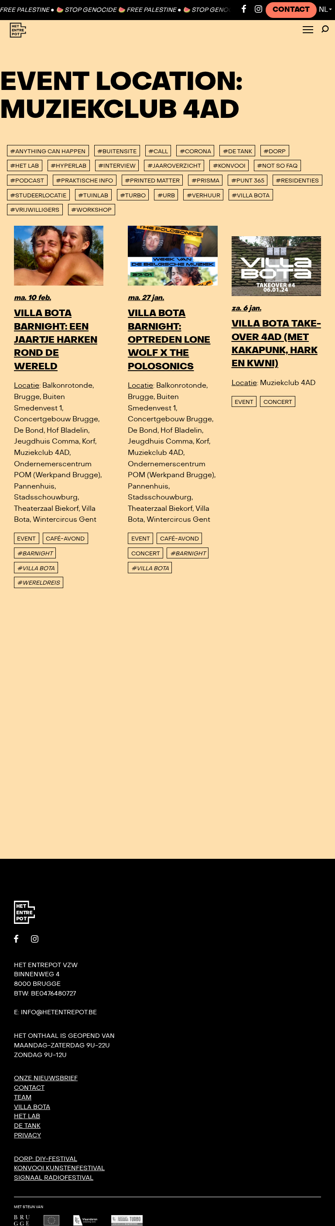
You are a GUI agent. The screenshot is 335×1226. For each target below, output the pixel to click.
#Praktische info (84, 180)
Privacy (27, 1135)
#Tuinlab (93, 195)
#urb (166, 195)
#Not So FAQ (277, 165)
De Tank (27, 1126)
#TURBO (133, 195)
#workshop (91, 210)
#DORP (274, 151)
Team (22, 1097)
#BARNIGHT (34, 553)
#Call (158, 151)
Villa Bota (32, 1107)
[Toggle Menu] (308, 30)
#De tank (237, 151)
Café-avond (65, 538)
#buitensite (117, 151)
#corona (195, 151)
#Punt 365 (247, 180)
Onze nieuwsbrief (46, 1078)
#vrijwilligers (34, 210)
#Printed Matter (152, 180)
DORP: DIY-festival (45, 1159)
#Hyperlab (68, 165)
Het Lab (27, 1116)
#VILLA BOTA (36, 568)
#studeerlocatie (38, 195)
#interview (117, 165)
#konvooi (229, 165)
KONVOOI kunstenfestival (59, 1168)
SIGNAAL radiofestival (53, 1177)
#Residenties (297, 180)
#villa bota (251, 195)
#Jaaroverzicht (174, 165)
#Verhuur (203, 195)
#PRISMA (205, 180)
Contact (291, 9)
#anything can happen (47, 151)
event (26, 538)
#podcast (27, 180)
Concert (145, 553)
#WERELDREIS (38, 582)
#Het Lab (24, 165)
